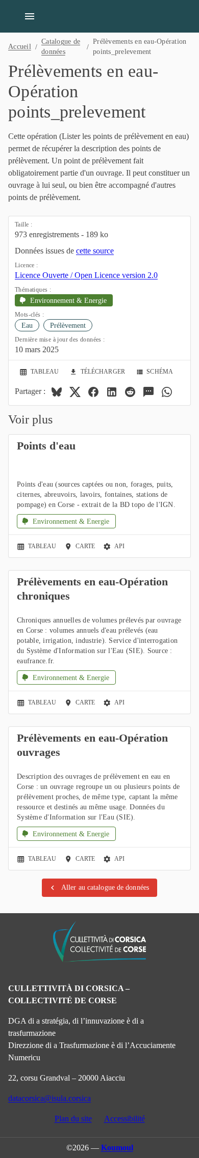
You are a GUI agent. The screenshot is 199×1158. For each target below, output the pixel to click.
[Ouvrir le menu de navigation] (29, 16)
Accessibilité (124, 1118)
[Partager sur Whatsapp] (167, 392)
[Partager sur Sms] (148, 392)
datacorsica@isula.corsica (49, 1098)
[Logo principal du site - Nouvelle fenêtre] (99, 941)
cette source (95, 250)
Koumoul (117, 1147)
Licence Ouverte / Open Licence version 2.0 (86, 275)
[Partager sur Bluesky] (56, 392)
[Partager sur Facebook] (93, 392)
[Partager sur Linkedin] (112, 392)
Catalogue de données (60, 46)
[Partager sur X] (75, 392)
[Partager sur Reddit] (130, 392)
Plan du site (73, 1118)
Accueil (19, 46)
